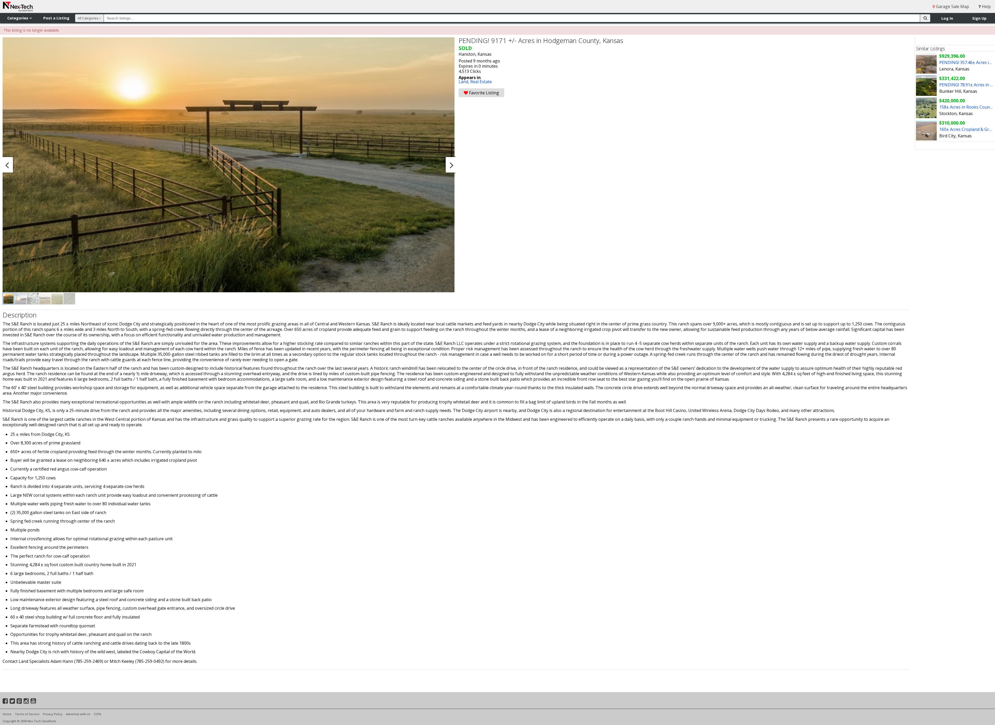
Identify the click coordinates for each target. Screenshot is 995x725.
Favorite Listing (483, 93)
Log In (947, 18)
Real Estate (481, 81)
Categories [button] (18, 18)
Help (986, 6)
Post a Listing (56, 18)
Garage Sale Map (952, 6)
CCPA (97, 714)
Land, (464, 81)
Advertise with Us (78, 714)
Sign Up (979, 18)
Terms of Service (27, 714)
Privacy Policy (52, 714)
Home (7, 714)
